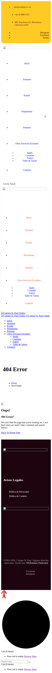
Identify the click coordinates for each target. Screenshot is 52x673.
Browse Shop (30, 656)
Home (14, 383)
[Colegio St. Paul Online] (13, 313)
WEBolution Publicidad (37, 563)
